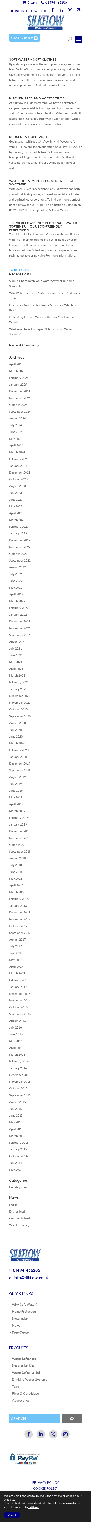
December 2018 (19, 831)
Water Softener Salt (26, 1372)
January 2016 (18, 1068)
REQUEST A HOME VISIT (28, 137)
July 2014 (15, 1163)
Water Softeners (24, 1358)
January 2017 (18, 987)
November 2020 (19, 702)
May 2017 (15, 960)
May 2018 (15, 878)
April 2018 (16, 885)
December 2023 (19, 472)
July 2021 (15, 648)
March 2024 (17, 452)
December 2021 (19, 621)
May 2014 (15, 1169)
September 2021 (20, 635)
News (16, 1325)
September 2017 (20, 932)
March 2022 (17, 601)
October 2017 (18, 926)
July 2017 (15, 946)
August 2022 (17, 567)
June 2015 (16, 1115)
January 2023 (18, 533)
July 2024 (15, 425)
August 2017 (17, 939)
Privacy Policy (45, 1482)
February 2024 (19, 459)
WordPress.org (19, 1225)
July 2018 (15, 865)
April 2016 (16, 1047)
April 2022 (16, 594)
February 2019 (19, 817)
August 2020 (17, 723)
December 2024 (19, 391)
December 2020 (19, 696)
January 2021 (18, 689)
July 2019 (15, 784)
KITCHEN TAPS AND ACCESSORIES (37, 98)
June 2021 (16, 655)
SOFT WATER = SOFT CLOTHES (33, 59)
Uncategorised (18, 1187)
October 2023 (18, 479)
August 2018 (17, 858)
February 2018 (19, 899)
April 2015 (16, 1129)
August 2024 (17, 418)
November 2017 (19, 919)
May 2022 (15, 587)
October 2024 (18, 405)
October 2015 (18, 1088)
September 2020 (20, 716)
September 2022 (20, 560)
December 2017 (19, 912)
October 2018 (18, 844)
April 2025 (16, 364)
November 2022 (19, 547)
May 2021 (15, 662)
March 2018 (17, 892)
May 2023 (15, 506)
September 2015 (20, 1095)
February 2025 (19, 377)
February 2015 (19, 1142)
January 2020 (18, 756)
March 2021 (17, 675)
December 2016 (19, 993)
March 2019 (17, 811)
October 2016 (18, 1007)
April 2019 (16, 804)
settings (33, 1507)
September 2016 (20, 1014)
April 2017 (16, 966)
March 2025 (17, 371)
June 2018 (16, 872)
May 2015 (15, 1122)
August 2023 (17, 486)
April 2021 (16, 668)
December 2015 (19, 1075)
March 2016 (17, 1054)
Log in (13, 1204)
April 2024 (16, 445)
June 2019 (16, 790)
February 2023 (19, 526)
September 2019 (20, 770)
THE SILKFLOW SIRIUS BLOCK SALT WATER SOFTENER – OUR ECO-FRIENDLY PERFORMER (43, 226)
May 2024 (15, 438)
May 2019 (15, 797)
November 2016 (19, 1000)
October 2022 (18, 553)
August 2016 (17, 1020)
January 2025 (18, 384)
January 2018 (18, 905)
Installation (20, 1318)
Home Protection (24, 1311)
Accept (12, 1515)
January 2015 (18, 1149)
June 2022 (16, 580)
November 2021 (19, 628)
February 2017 (19, 980)
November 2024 (19, 398)
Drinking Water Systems (29, 1379)
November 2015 (19, 1081)
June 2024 (16, 432)
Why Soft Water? (24, 1304)
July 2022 (15, 574)
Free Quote (20, 1332)
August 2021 (17, 641)
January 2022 (18, 614)
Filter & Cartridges (25, 1393)
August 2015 (17, 1102)
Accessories (20, 1400)
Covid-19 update (22, 38)
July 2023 (15, 493)
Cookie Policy (45, 1488)
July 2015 (15, 1108)
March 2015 (17, 1135)
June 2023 (16, 499)
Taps (15, 1386)
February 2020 (19, 750)
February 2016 (19, 1061)
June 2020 (16, 736)
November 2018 (19, 838)
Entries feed (17, 1211)
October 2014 (18, 1156)
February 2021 (19, 682)
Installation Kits (23, 1365)
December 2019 (19, 763)
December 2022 (19, 540)
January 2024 (18, 465)
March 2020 (17, 743)
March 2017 (17, 973)
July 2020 (15, 729)
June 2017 (16, 953)
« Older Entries (19, 269)
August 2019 (17, 777)
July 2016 (15, 1027)
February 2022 (19, 608)
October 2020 (18, 709)
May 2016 (15, 1041)
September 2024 (20, 411)
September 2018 (20, 851)
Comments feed (19, 1218)
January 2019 (18, 824)
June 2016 (16, 1034)
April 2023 (16, 513)
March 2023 (17, 520)
